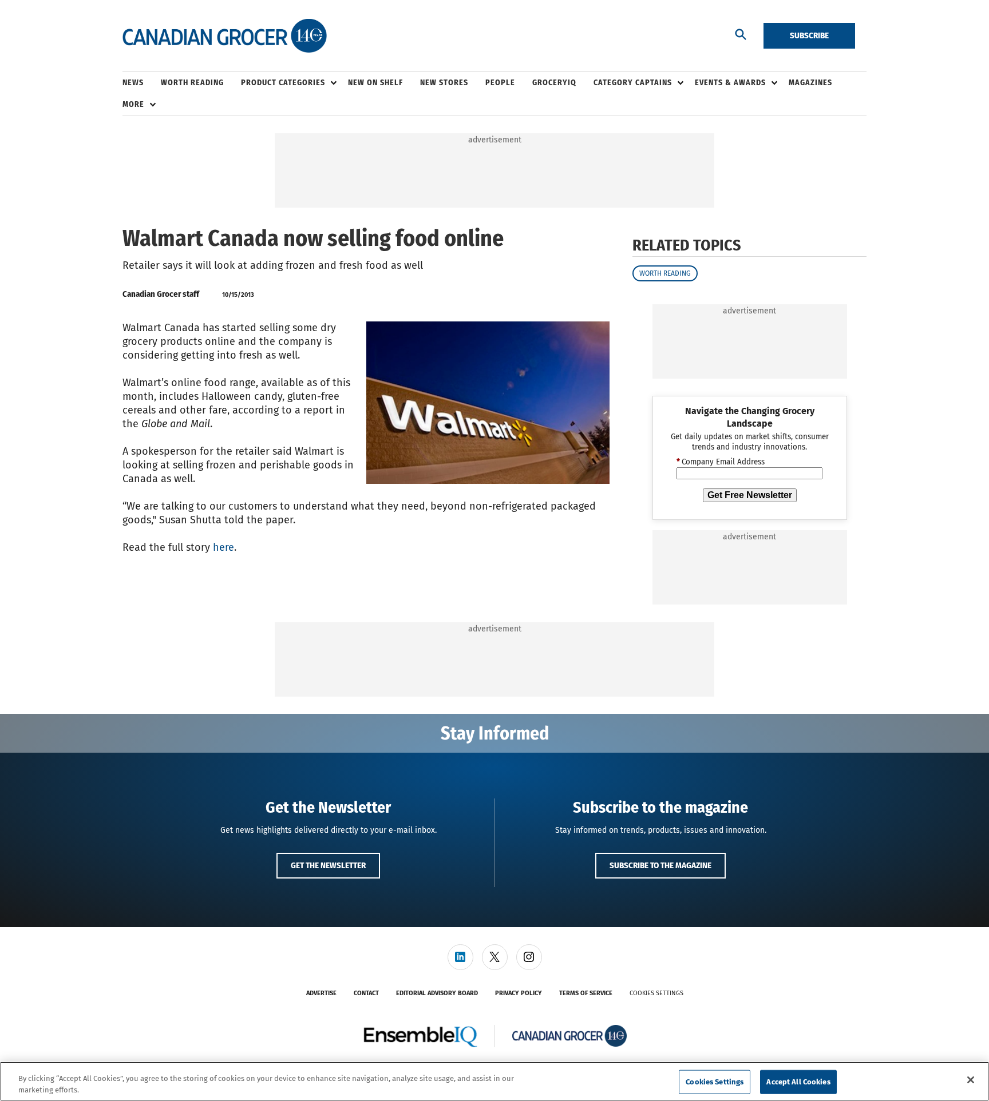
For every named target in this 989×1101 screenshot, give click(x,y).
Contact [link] (366, 993)
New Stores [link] (444, 83)
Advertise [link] (321, 993)
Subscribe (809, 35)
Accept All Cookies (798, 1082)
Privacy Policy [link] (518, 993)
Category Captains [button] (633, 83)
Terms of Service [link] (585, 993)
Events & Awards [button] (730, 83)
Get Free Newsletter (749, 495)
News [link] (133, 83)
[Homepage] (224, 36)
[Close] (970, 1079)
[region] (494, 1081)
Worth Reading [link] (192, 83)
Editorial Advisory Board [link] (437, 993)
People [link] (500, 83)
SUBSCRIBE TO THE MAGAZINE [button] (660, 865)
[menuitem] (141, 83)
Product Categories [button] (283, 83)
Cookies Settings (656, 993)
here (223, 547)
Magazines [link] (810, 83)
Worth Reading (665, 273)
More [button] (133, 104)
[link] (460, 957)
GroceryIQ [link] (554, 83)
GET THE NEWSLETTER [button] (328, 865)
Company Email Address (721, 462)
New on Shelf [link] (375, 83)
